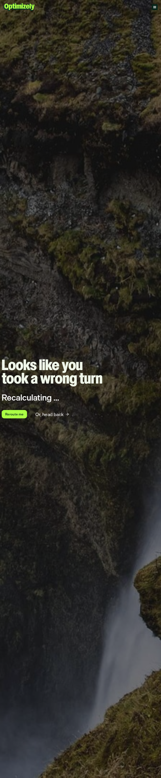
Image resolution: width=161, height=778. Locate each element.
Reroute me (14, 414)
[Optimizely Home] (19, 7)
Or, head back (49, 414)
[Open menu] (155, 7)
